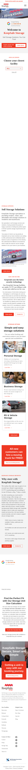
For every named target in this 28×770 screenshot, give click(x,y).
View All (14, 72)
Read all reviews (6, 589)
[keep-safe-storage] (5, 4)
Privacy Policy (8, 768)
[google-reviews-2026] (14, 21)
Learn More (7, 367)
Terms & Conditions (18, 768)
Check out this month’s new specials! (14, 1)
